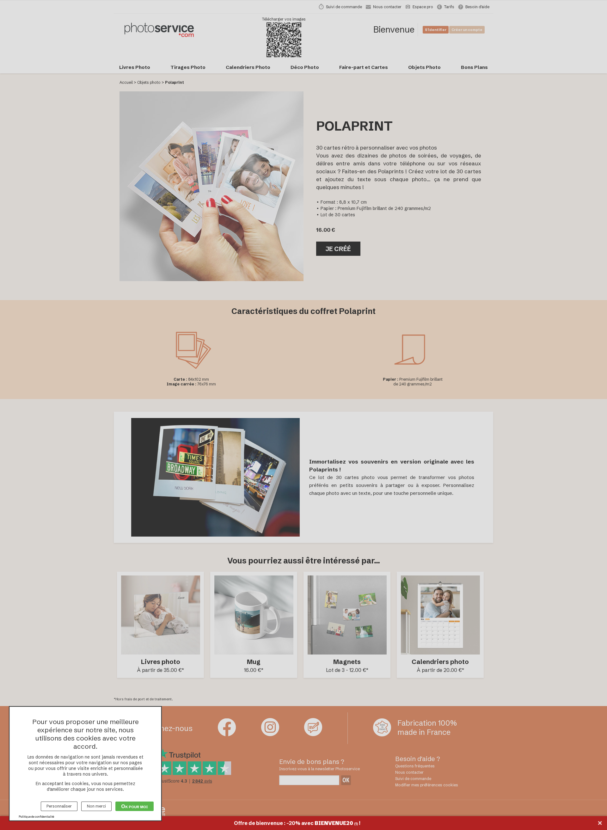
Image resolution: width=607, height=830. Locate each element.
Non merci (96, 806)
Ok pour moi (134, 806)
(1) (356, 824)
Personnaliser (59, 806)
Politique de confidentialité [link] (36, 816)
